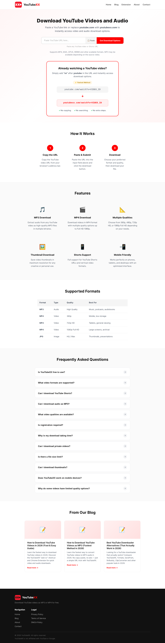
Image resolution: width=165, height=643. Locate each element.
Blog (116, 4)
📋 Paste (91, 41)
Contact (146, 4)
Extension (126, 4)
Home (108, 4)
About (137, 4)
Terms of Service (38, 618)
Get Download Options (110, 40)
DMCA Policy (36, 622)
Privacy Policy (37, 614)
